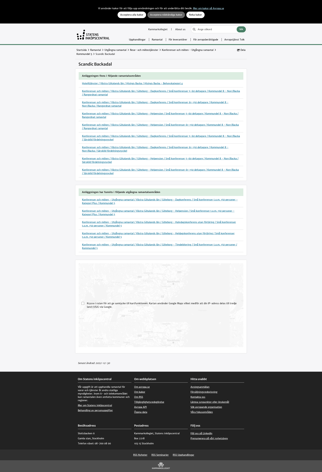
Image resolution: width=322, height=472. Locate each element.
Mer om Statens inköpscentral (95, 405)
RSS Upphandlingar (183, 454)
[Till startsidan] (93, 34)
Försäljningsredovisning (204, 391)
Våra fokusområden (202, 412)
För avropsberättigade (205, 39)
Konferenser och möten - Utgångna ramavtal (187, 50)
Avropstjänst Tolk (234, 39)
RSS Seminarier (160, 454)
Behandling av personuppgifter (95, 410)
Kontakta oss (198, 397)
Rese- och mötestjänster (144, 50)
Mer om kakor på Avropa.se (208, 8)
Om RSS (138, 397)
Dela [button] (243, 50)
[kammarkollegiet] (161, 466)
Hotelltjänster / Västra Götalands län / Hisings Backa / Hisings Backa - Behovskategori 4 (132, 83)
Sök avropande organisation (206, 407)
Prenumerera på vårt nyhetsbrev (209, 438)
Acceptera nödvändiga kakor (166, 14)
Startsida (81, 50)
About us (180, 29)
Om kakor (139, 391)
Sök (241, 29)
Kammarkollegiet (158, 29)
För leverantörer (178, 39)
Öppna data (140, 412)
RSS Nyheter (140, 454)
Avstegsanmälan (200, 386)
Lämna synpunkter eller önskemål (210, 402)
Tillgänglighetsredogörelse (149, 402)
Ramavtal (157, 39)
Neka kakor (195, 14)
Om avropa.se (142, 386)
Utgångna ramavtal (115, 50)
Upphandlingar (137, 39)
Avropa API (140, 407)
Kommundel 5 (84, 54)
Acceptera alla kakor (131, 14)
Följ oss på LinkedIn (201, 433)
